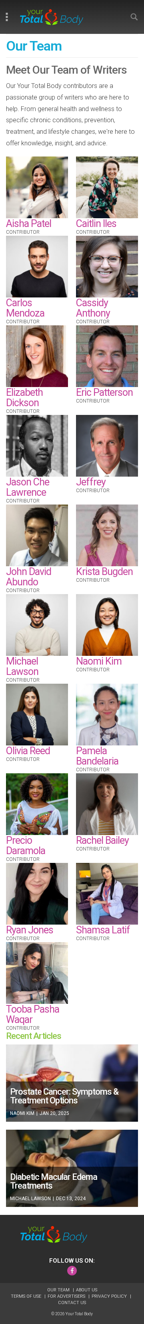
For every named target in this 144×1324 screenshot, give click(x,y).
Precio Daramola (25, 846)
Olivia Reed (28, 751)
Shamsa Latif (103, 930)
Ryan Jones (29, 930)
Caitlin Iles (96, 223)
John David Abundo (28, 577)
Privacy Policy (110, 1296)
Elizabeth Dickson (24, 398)
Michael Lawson (22, 666)
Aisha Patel (28, 223)
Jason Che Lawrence (27, 487)
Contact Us (72, 1303)
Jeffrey (91, 482)
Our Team (59, 1290)
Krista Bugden (104, 571)
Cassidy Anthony (93, 308)
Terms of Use (26, 1296)
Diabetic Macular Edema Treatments (53, 1181)
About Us (86, 1290)
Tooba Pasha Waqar (32, 1014)
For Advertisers (67, 1296)
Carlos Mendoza (25, 308)
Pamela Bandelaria (97, 756)
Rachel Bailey (102, 840)
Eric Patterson (104, 392)
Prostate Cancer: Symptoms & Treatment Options (64, 1096)
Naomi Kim (99, 661)
